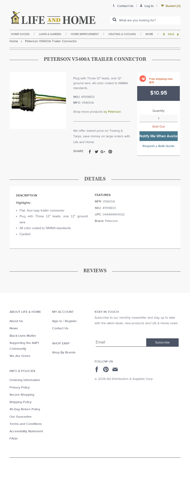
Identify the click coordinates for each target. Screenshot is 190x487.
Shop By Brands (64, 352)
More (149, 34)
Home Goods (20, 34)
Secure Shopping (22, 395)
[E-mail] (115, 369)
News (14, 328)
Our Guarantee (21, 417)
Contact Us (60, 328)
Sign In (57, 321)
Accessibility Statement (26, 431)
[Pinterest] (106, 369)
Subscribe (162, 342)
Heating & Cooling (122, 34)
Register (71, 321)
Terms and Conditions (26, 424)
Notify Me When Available (158, 136)
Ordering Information (25, 380)
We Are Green (20, 356)
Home (14, 41)
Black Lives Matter (23, 336)
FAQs (14, 438)
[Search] (114, 19)
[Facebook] (97, 369)
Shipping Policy (21, 402)
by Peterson (112, 112)
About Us (16, 321)
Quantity (158, 110)
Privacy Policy (20, 387)
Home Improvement (85, 34)
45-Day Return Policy (25, 409)
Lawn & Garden (50, 34)
